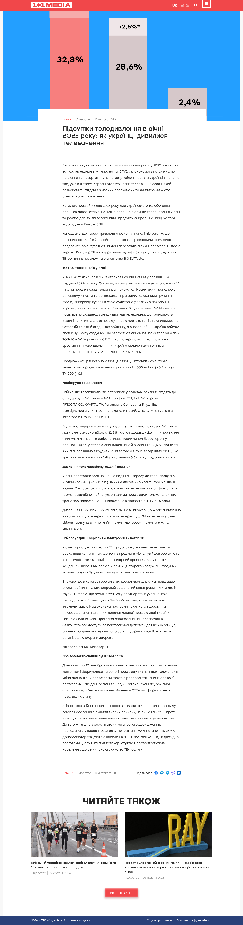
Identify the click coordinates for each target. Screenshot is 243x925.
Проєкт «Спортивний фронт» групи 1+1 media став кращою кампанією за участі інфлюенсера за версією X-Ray (167, 867)
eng (185, 5)
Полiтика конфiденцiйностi (194, 920)
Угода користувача (159, 920)
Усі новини (121, 893)
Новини (67, 119)
